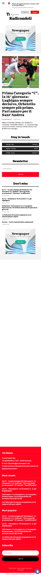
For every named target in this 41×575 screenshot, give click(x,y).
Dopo (25, 12)
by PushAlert (16, 14)
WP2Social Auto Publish (12, 574)
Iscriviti (35, 153)
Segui (36, 148)
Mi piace (35, 144)
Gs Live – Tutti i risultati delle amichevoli (17, 222)
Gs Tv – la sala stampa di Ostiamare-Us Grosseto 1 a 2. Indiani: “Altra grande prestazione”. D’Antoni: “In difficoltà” (17, 191)
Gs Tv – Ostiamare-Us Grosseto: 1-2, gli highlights (16, 199)
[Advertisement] (20, 352)
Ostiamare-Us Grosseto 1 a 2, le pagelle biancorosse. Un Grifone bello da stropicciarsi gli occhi (19, 208)
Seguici (35, 12)
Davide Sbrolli (7, 119)
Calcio (5, 85)
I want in (20, 174)
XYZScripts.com (30, 574)
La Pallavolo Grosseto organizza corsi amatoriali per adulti (16, 216)
